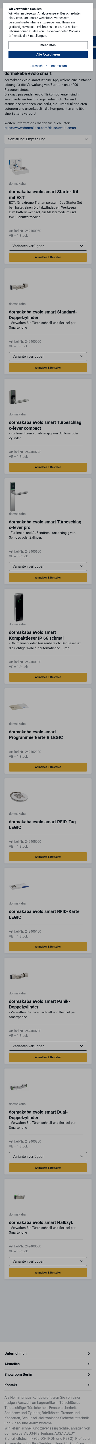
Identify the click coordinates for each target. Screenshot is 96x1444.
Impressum (59, 66)
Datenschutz (38, 66)
